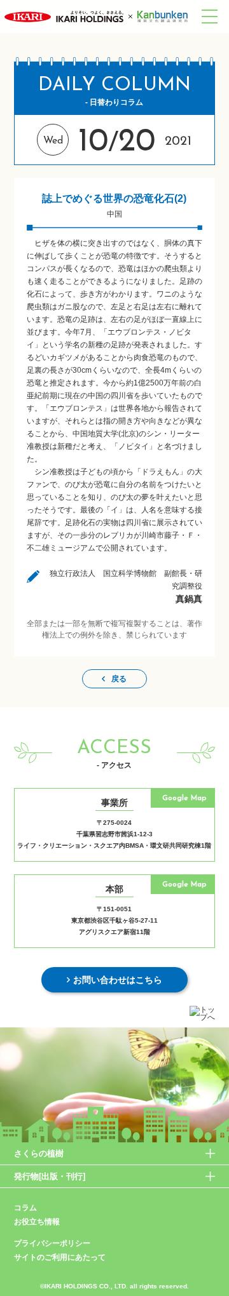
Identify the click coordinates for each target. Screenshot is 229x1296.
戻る (119, 678)
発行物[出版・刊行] (49, 1176)
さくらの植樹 (39, 1153)
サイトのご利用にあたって (60, 1257)
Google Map (184, 798)
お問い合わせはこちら (117, 980)
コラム (25, 1208)
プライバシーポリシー (52, 1243)
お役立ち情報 (37, 1222)
